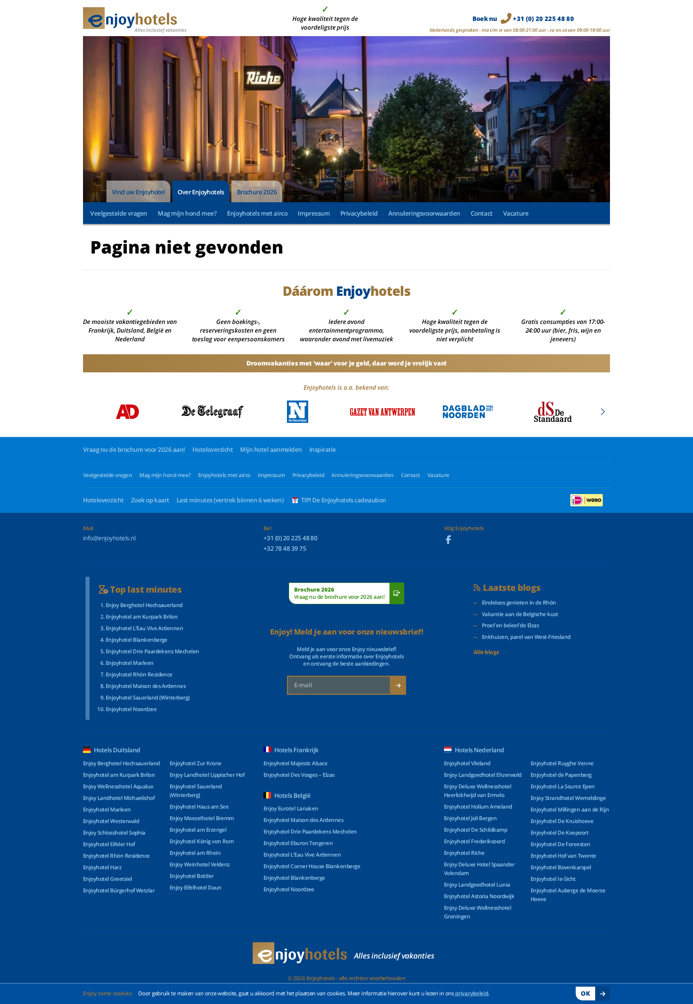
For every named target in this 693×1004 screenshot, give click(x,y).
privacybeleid (471, 993)
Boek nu (523, 18)
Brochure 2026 (257, 192)
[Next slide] (603, 412)
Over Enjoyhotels (201, 192)
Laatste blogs (511, 588)
